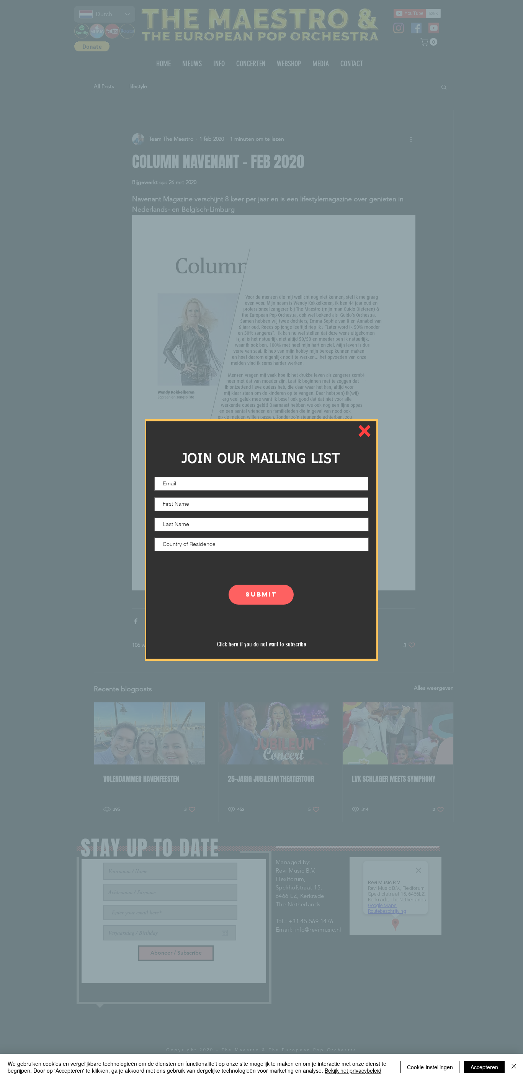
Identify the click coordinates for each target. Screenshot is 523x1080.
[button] (364, 431)
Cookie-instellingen (430, 1067)
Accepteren (484, 1067)
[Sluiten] (513, 1067)
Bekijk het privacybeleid (353, 1070)
